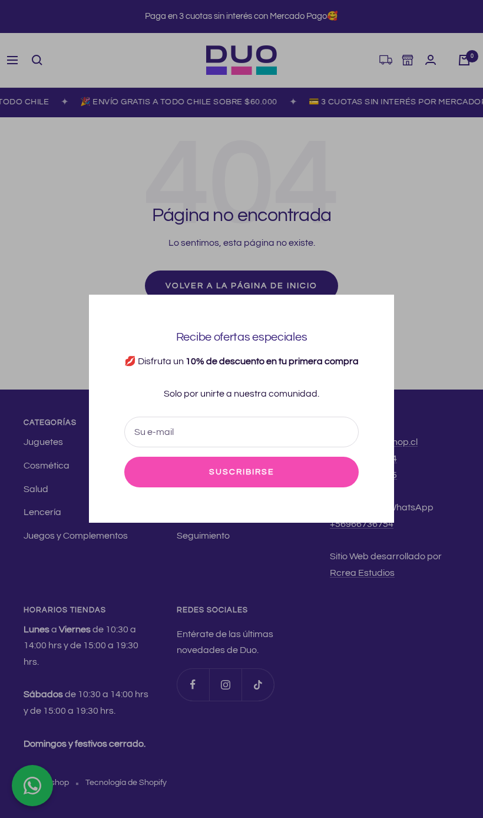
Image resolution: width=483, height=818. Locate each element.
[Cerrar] (376, 313)
